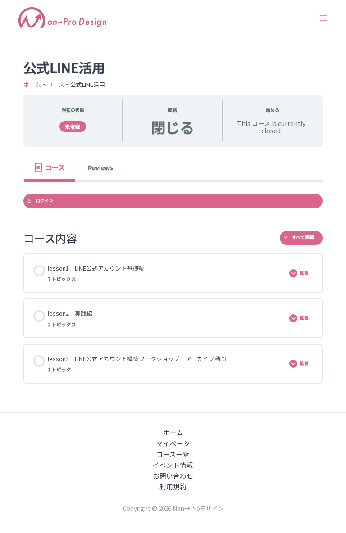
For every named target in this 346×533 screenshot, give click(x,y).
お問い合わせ (173, 475)
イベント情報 (173, 465)
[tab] (49, 167)
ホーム (173, 432)
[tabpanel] (173, 200)
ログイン (45, 200)
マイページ (173, 443)
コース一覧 (173, 454)
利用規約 (173, 486)
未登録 (73, 126)
